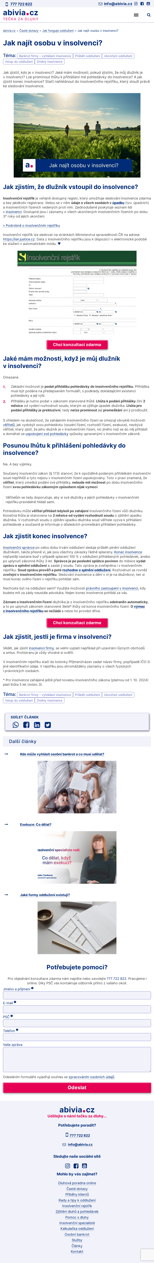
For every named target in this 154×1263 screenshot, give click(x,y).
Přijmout (77, 1242)
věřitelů (9, 425)
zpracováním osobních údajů (91, 1077)
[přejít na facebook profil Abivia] (143, 4)
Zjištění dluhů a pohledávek (77, 1211)
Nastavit (77, 1253)
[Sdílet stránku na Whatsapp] (16, 725)
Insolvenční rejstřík (77, 1206)
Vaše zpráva (12, 1045)
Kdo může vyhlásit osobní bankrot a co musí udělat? (62, 754)
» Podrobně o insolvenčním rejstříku (31, 225)
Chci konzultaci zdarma (77, 344)
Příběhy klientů (77, 1194)
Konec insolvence (128, 552)
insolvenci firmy (41, 648)
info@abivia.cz (118, 4)
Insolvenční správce (19, 547)
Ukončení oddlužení (118, 56)
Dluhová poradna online (77, 1183)
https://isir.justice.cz (19, 239)
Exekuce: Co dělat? (35, 824)
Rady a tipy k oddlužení (77, 1200)
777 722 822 (21, 4)
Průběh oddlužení (87, 56)
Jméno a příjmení (32, 989)
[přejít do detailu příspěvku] (77, 787)
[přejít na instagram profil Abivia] (136, 4)
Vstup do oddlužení (19, 61)
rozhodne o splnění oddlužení (86, 570)
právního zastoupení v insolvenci (112, 588)
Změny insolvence (49, 61)
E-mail (23, 1003)
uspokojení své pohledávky (47, 434)
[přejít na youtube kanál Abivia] (148, 4)
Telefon (24, 1031)
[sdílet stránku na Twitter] (48, 725)
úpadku (118, 203)
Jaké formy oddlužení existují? (45, 895)
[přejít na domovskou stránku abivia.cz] (27, 15)
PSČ (21, 1017)
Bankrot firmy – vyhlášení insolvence (45, 56)
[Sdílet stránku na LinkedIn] (37, 725)
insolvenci (14, 212)
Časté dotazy (77, 1189)
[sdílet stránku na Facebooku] (26, 725)
